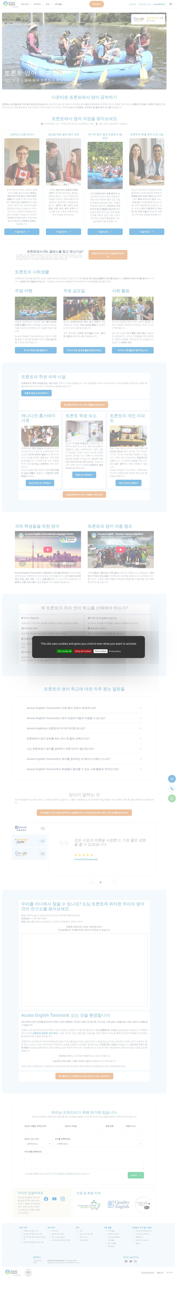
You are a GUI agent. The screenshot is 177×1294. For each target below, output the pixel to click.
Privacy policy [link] (115, 651)
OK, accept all (64, 651)
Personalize (100, 651)
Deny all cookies (83, 651)
